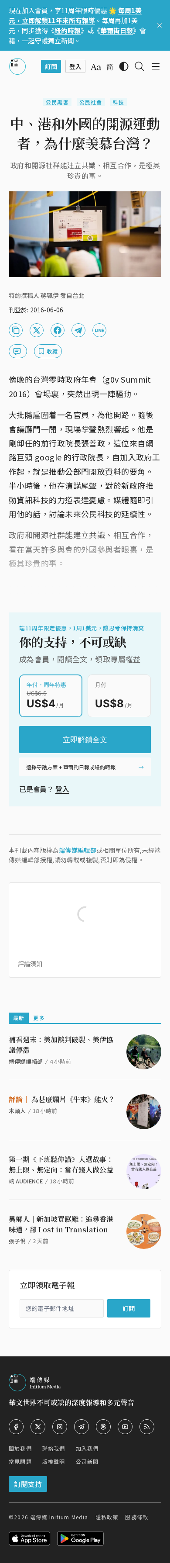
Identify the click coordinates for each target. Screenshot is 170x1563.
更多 (38, 1017)
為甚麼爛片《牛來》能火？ (62, 1099)
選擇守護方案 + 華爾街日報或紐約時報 (71, 767)
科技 (118, 102)
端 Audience (26, 1181)
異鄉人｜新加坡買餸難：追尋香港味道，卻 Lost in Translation (61, 1224)
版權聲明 (53, 1461)
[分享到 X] (37, 330)
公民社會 (90, 102)
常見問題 (20, 1461)
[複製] (16, 330)
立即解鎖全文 (85, 739)
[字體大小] (96, 67)
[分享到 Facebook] (58, 330)
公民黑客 (57, 102)
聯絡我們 (53, 1448)
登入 (62, 789)
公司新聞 (87, 1461)
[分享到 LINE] (99, 330)
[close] (160, 25)
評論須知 (30, 963)
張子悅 (17, 1241)
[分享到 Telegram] (78, 330)
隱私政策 (107, 1517)
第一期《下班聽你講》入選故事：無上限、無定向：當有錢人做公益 (61, 1164)
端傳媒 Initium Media (59, 1517)
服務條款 (136, 1517)
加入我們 (87, 1448)
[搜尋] (139, 66)
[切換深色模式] (124, 66)
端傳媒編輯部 (77, 850)
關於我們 (20, 1448)
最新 (18, 1017)
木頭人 (17, 1111)
